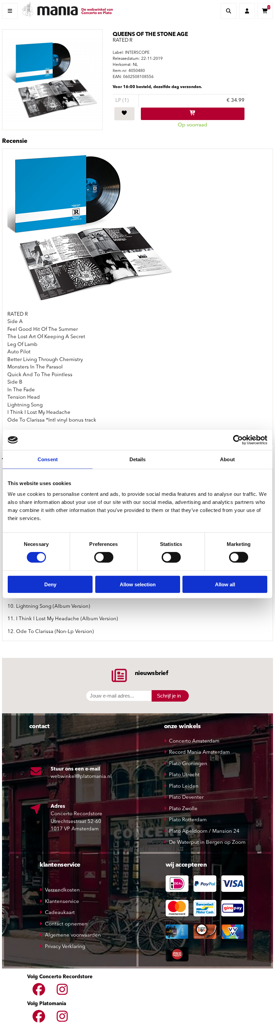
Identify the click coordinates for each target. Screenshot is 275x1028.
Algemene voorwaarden (73, 935)
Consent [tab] (48, 459)
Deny (50, 584)
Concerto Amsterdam (194, 741)
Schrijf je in (169, 696)
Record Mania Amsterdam (199, 752)
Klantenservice (62, 901)
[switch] (103, 557)
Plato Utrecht (184, 775)
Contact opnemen (66, 924)
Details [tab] (137, 459)
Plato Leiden (184, 786)
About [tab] (227, 459)
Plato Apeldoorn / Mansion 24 (204, 831)
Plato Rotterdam (188, 820)
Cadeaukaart (60, 912)
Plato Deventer (186, 797)
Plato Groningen (188, 763)
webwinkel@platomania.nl (81, 776)
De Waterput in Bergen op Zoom (207, 842)
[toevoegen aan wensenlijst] (124, 114)
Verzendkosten (62, 890)
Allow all (225, 584)
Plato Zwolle (183, 809)
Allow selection (138, 584)
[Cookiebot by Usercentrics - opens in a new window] (238, 440)
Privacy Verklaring (65, 946)
